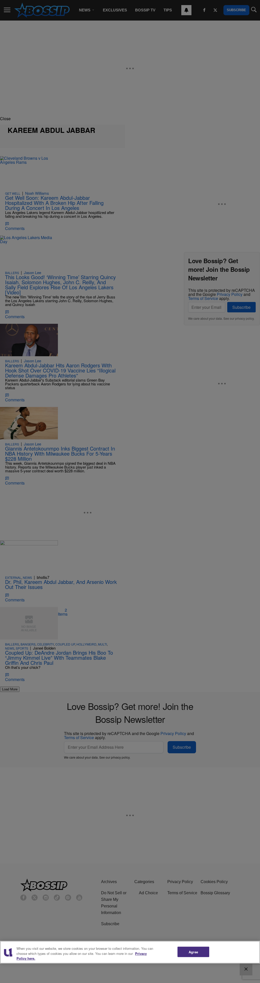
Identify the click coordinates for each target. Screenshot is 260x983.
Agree (193, 951)
